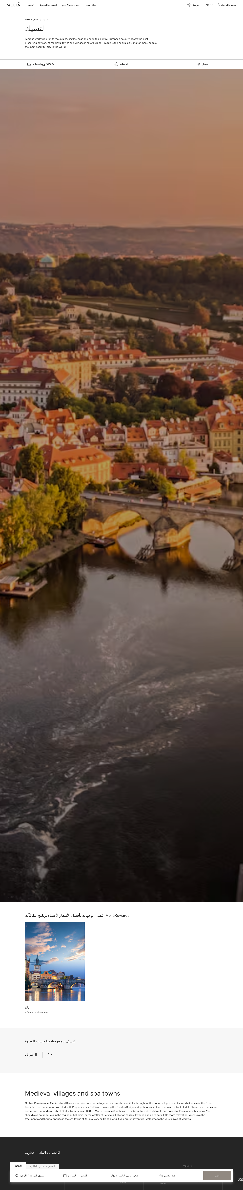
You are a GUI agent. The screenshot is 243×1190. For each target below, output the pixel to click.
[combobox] (209, 5)
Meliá (27, 19)
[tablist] (121, 1165)
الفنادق (36, 19)
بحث (217, 1175)
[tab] (18, 1165)
